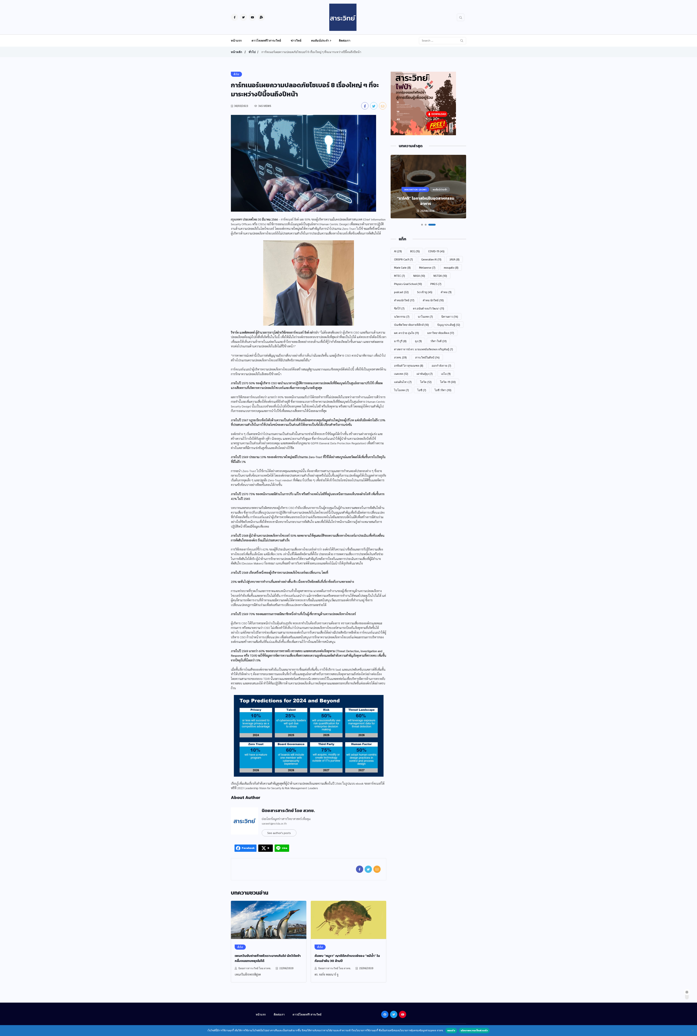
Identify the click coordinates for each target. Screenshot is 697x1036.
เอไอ (446, 373)
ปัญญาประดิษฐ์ (448, 324)
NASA (419, 275)
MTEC (399, 275)
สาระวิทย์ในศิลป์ (427, 357)
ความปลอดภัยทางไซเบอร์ (277, 369)
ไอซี (421, 390)
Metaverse (427, 267)
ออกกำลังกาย (441, 365)
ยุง (418, 341)
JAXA (454, 259)
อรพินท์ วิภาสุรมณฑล (408, 365)
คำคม (446, 292)
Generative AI (431, 259)
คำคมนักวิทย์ (404, 300)
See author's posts (279, 833)
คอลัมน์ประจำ (320, 40)
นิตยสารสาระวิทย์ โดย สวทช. (288, 810)
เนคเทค (401, 373)
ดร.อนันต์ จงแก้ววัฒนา (428, 308)
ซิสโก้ (399, 308)
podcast (401, 292)
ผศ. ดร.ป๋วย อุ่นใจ (406, 333)
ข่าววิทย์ (296, 40)
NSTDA (440, 275)
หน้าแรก (236, 40)
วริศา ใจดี (438, 341)
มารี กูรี (400, 341)
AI (398, 251)
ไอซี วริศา (443, 390)
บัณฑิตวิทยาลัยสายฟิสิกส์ (411, 324)
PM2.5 (435, 283)
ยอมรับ (451, 1030)
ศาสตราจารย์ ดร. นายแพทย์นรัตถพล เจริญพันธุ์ (423, 349)
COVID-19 (436, 251)
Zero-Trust (249, 471)
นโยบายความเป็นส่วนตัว (474, 1030)
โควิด (425, 382)
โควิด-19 (448, 382)
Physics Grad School (408, 283)
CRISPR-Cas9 (403, 259)
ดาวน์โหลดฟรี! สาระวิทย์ (307, 1014)
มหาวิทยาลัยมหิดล (440, 333)
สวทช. (400, 357)
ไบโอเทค (401, 390)
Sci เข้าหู (424, 292)
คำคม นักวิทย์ (433, 300)
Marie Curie (402, 267)
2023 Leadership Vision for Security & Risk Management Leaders (277, 788)
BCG (415, 251)
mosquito (451, 267)
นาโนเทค (425, 316)
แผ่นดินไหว (402, 382)
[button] (424, 225)
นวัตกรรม (401, 316)
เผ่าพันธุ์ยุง (425, 373)
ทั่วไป (252, 52)
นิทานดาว (449, 316)
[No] (692, 1030)
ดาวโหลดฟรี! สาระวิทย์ (266, 40)
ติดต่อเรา (344, 40)
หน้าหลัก (236, 52)
